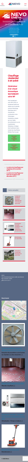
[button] (13, 36)
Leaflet (14, 319)
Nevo (7, 458)
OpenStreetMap (17, 319)
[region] (14, 23)
